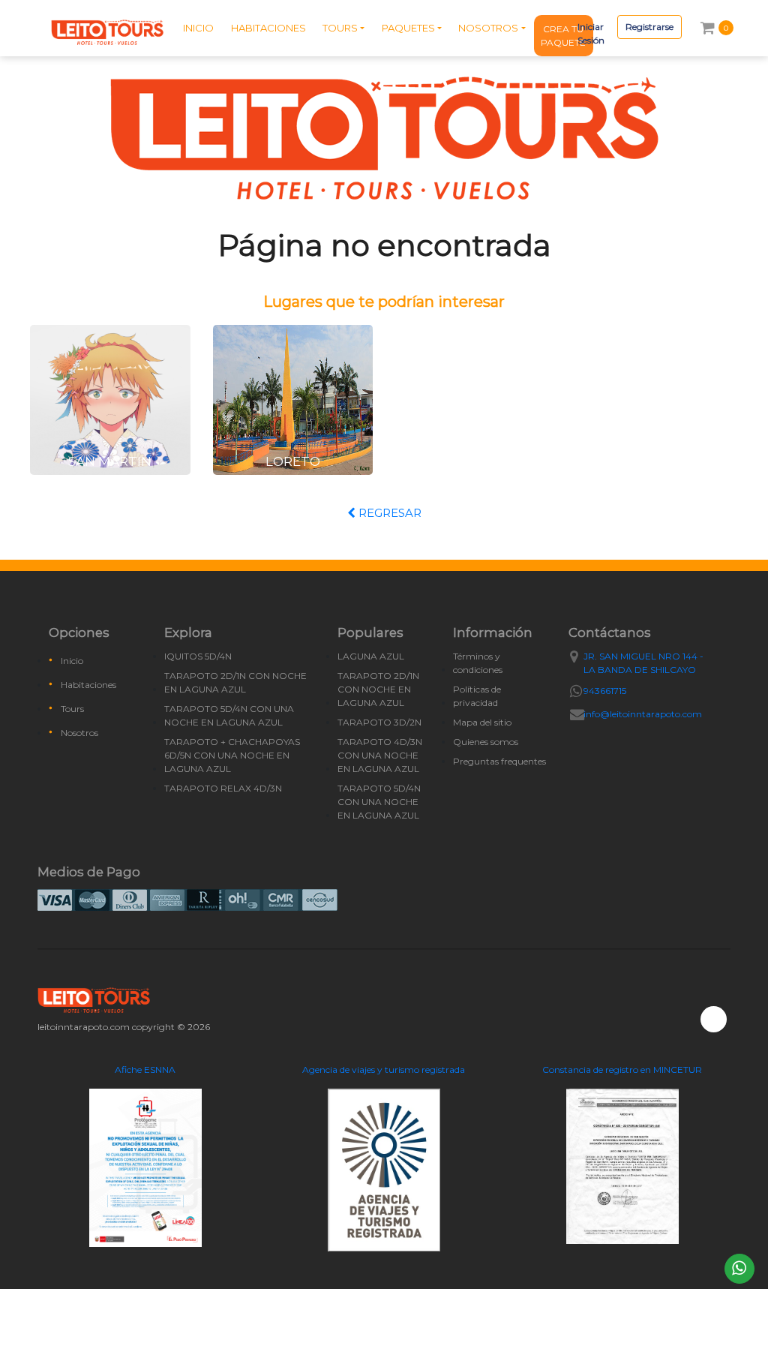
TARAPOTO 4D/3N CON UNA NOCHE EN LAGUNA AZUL (380, 755)
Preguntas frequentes (499, 761)
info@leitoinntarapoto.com (643, 714)
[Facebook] (713, 1019)
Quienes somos (485, 741)
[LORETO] (293, 398)
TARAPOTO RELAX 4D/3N (223, 788)
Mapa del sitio (482, 722)
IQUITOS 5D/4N (198, 656)
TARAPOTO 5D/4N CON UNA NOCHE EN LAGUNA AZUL (229, 715)
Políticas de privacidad (477, 696)
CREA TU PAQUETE (563, 35)
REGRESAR (389, 513)
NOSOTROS (488, 28)
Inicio (72, 660)
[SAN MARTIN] (110, 398)
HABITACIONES (268, 28)
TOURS (340, 28)
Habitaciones (88, 684)
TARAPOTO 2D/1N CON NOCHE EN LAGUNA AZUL (235, 682)
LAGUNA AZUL (371, 656)
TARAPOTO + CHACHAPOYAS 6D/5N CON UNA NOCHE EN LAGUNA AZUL (232, 755)
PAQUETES (408, 28)
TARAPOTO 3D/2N (380, 722)
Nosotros (79, 732)
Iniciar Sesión (591, 33)
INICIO (198, 28)
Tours (72, 708)
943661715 (605, 690)
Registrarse (650, 26)
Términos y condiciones (477, 662)
